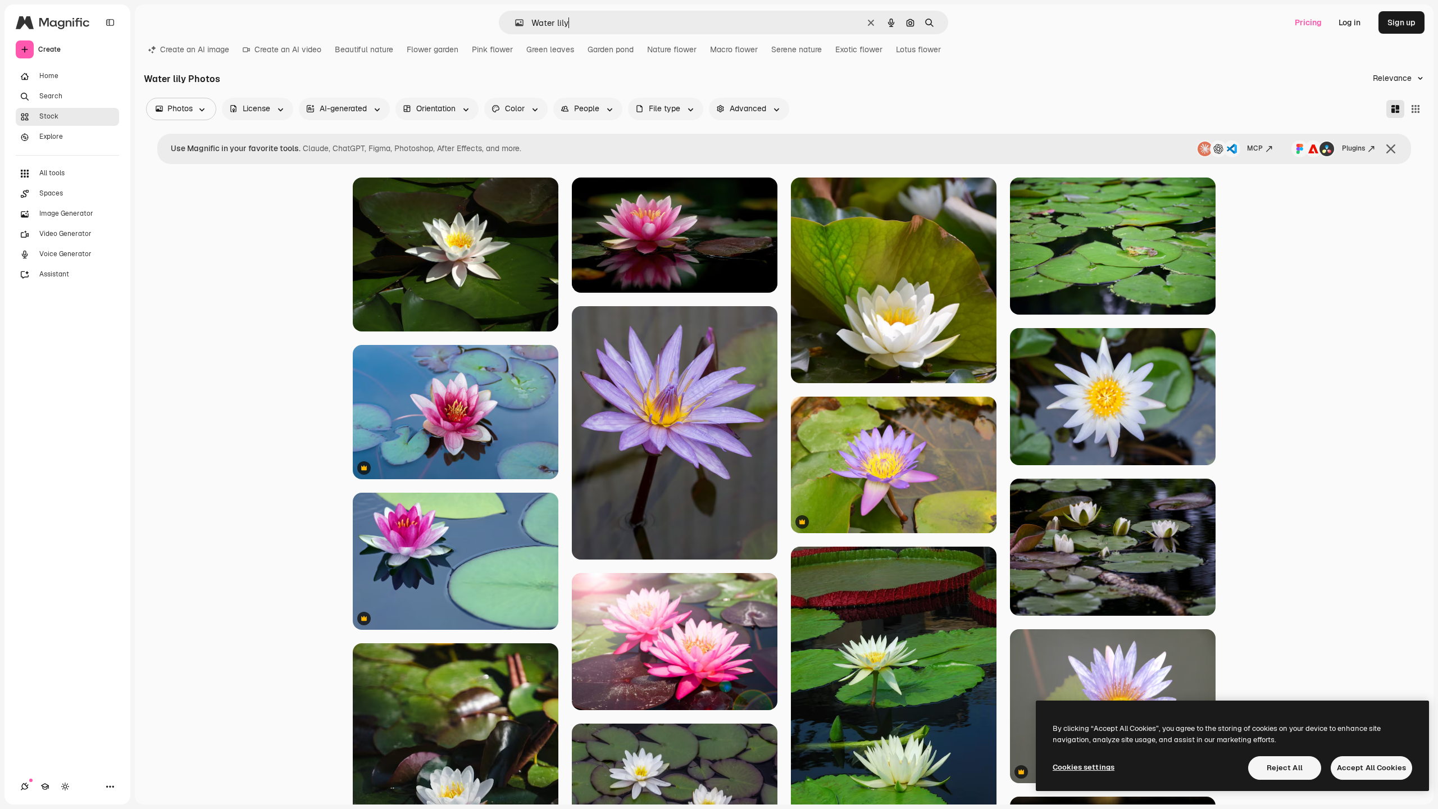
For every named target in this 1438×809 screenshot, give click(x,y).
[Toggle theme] (65, 787)
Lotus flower (918, 49)
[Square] (1416, 109)
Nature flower (672, 49)
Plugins (1353, 148)
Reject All (1285, 767)
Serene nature (796, 49)
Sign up (1401, 22)
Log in (1349, 22)
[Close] (1391, 149)
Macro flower (734, 49)
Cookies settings (1083, 767)
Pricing (1308, 22)
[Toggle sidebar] (110, 22)
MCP (1255, 148)
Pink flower (492, 49)
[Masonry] (1395, 109)
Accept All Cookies (1371, 767)
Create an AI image (194, 49)
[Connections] (25, 787)
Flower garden (432, 49)
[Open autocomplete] (514, 23)
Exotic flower (858, 49)
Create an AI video (287, 49)
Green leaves (550, 49)
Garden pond (611, 49)
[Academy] (45, 787)
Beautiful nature (364, 49)
